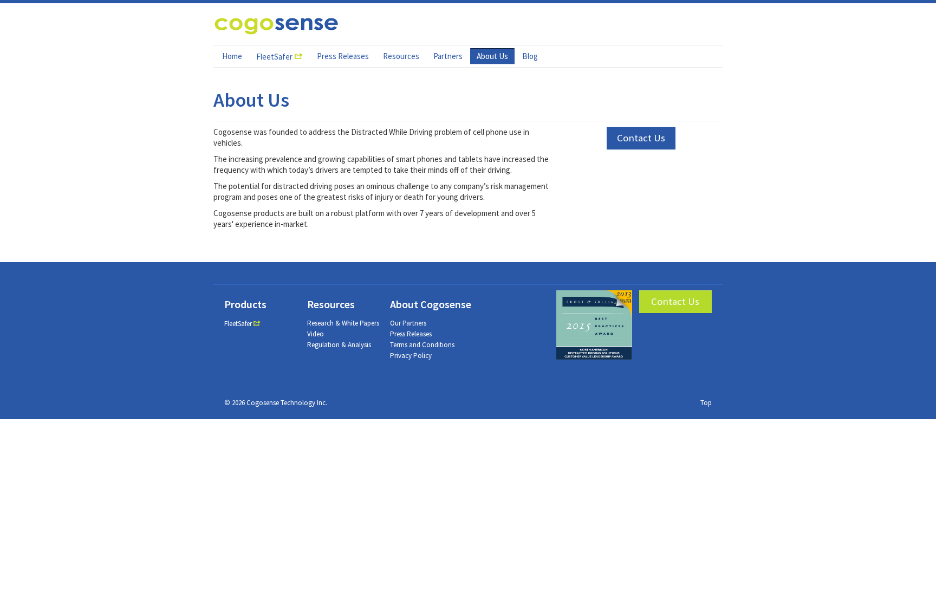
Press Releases (343, 56)
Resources (401, 56)
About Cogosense (430, 304)
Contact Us (641, 138)
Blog (530, 56)
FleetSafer (274, 56)
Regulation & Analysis (339, 344)
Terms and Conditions (422, 344)
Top (706, 402)
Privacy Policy (411, 355)
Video (315, 334)
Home (232, 56)
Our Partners (408, 323)
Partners (448, 56)
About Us (492, 56)
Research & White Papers (343, 323)
